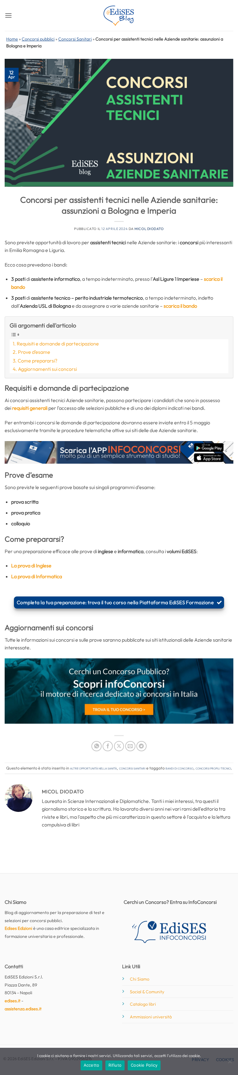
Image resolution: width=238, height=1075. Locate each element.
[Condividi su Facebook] (108, 746)
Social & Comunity (147, 992)
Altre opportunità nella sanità (93, 767)
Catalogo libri (143, 1004)
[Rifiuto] (229, 1063)
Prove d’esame (34, 352)
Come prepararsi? (37, 361)
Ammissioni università (151, 1017)
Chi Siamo (139, 979)
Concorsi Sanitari (75, 39)
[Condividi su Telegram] (141, 746)
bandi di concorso (179, 767)
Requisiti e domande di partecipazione (58, 343)
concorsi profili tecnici (213, 767)
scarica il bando (180, 306)
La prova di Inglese (31, 565)
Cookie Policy (144, 1065)
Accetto (91, 1065)
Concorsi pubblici (38, 39)
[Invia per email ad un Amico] (130, 746)
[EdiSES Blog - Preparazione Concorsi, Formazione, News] (119, 15)
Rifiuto (114, 1065)
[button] (8, 15)
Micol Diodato (149, 229)
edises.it (12, 1000)
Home (12, 39)
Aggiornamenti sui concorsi (47, 369)
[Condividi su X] (119, 746)
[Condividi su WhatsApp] (96, 746)
